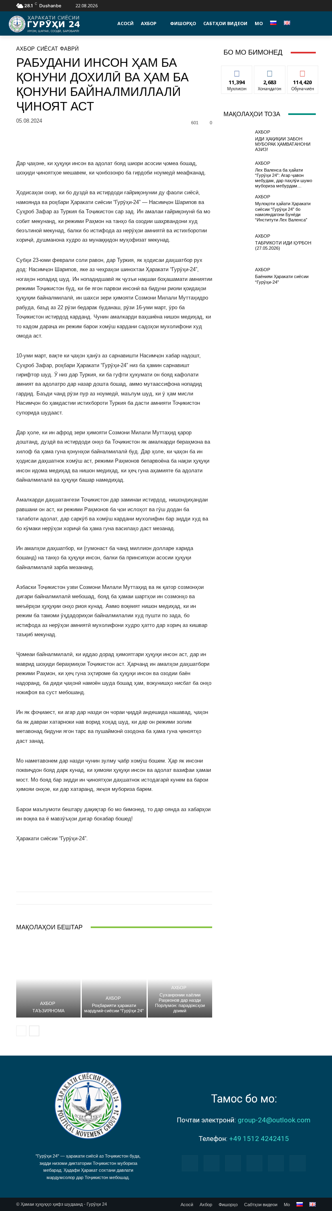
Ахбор (25, 48)
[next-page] (34, 1031)
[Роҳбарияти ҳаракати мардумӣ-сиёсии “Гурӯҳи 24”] (114, 979)
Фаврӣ (69, 48)
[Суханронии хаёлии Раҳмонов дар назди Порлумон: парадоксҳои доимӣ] (180, 979)
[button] (307, 23)
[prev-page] (21, 1031)
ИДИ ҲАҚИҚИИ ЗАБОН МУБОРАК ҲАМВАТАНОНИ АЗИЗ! (283, 144)
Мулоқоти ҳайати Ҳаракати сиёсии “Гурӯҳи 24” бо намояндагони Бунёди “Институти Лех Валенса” (283, 211)
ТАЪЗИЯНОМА (48, 1010)
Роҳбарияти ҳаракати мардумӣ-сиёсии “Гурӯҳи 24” (114, 1008)
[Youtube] (311, 6)
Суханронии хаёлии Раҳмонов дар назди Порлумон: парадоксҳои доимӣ (180, 1002)
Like (237, 72)
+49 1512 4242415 (259, 1139)
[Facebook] (274, 6)
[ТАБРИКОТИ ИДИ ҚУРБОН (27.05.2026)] (237, 242)
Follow (269, 72)
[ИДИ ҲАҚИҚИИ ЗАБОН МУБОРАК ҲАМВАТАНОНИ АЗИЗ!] (237, 141)
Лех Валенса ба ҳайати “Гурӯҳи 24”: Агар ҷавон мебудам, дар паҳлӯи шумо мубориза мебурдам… (283, 178)
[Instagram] (283, 6)
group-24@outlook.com (274, 1120)
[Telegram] (233, 1163)
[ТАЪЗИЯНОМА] (48, 979)
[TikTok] (293, 6)
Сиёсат (47, 48)
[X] (301, 6)
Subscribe (302, 72)
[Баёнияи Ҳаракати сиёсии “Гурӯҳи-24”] (237, 276)
